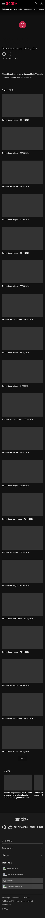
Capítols (7, 90)
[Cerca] (37, 3)
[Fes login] (41, 3)
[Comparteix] (9, 54)
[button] (22, 840)
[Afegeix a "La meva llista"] (4, 54)
